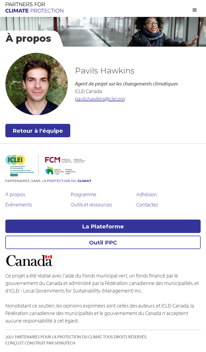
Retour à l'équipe (38, 130)
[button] (195, 10)
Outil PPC (103, 242)
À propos (15, 194)
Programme (83, 194)
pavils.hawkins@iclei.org (100, 98)
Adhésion (146, 194)
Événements (18, 204)
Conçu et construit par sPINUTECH (40, 343)
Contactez (147, 204)
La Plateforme (103, 226)
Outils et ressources (91, 204)
